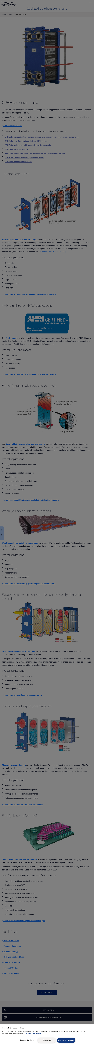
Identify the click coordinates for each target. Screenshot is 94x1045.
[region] (47, 1034)
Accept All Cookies (66, 1040)
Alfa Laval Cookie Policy (33, 1033)
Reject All (47, 1040)
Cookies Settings (27, 1040)
